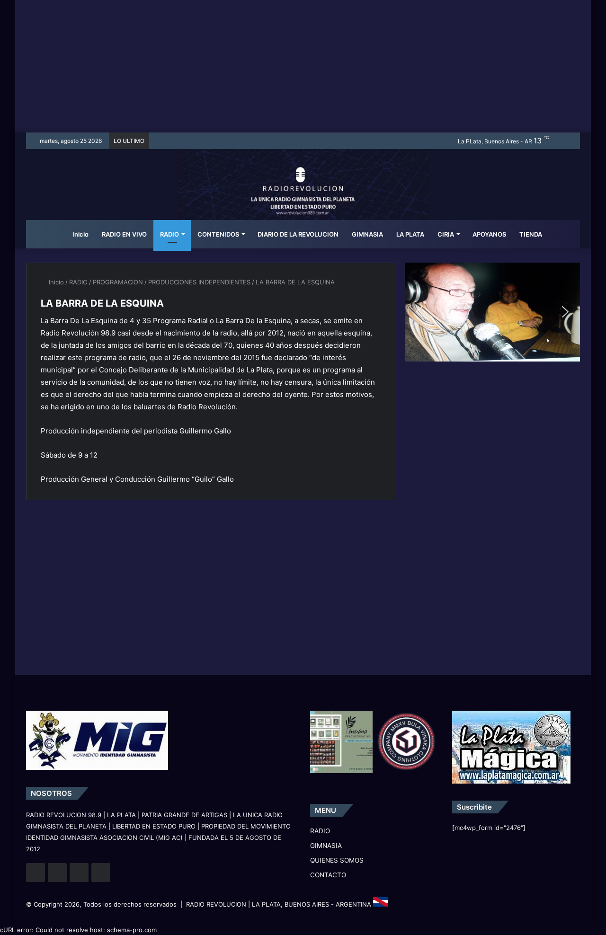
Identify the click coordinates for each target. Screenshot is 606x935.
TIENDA (530, 234)
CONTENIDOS (218, 234)
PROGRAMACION (118, 282)
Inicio (80, 234)
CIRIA (445, 234)
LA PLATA (410, 234)
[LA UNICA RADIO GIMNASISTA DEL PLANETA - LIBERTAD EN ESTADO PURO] (303, 196)
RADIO (169, 234)
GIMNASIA (367, 234)
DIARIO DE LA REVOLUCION (298, 234)
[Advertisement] (303, 66)
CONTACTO (328, 875)
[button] (419, 311)
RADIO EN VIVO (124, 234)
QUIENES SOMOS (337, 860)
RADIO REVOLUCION (216, 904)
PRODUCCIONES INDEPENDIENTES (199, 282)
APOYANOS (489, 234)
